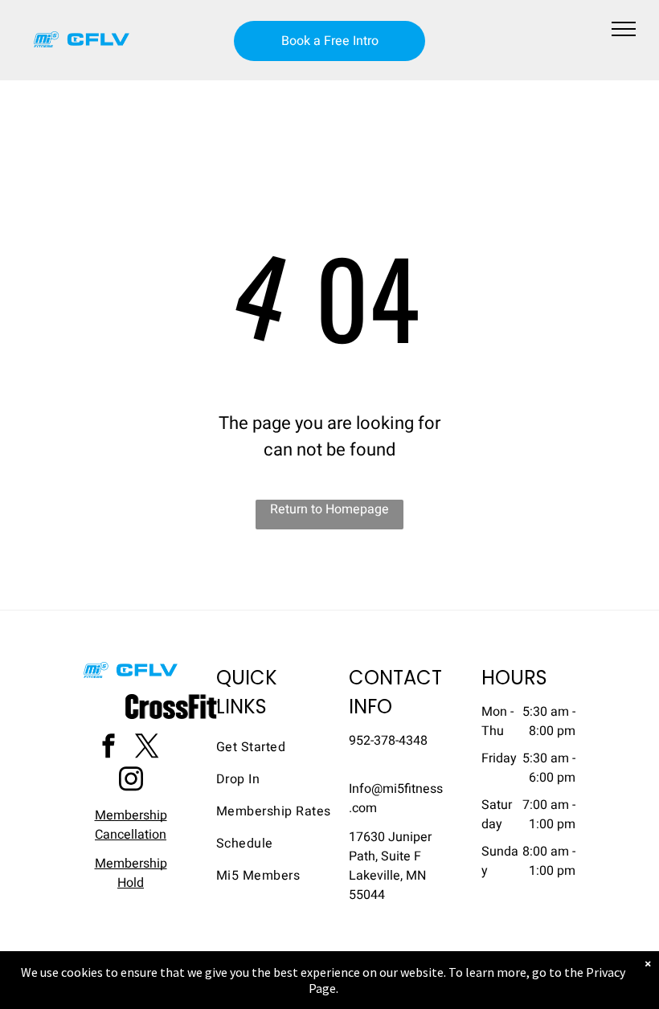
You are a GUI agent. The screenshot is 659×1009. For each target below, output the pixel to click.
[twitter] (147, 748)
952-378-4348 (388, 740)
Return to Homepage (329, 509)
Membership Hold (131, 873)
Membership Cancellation (131, 825)
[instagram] (131, 781)
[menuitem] (274, 747)
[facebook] (108, 748)
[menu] (624, 29)
